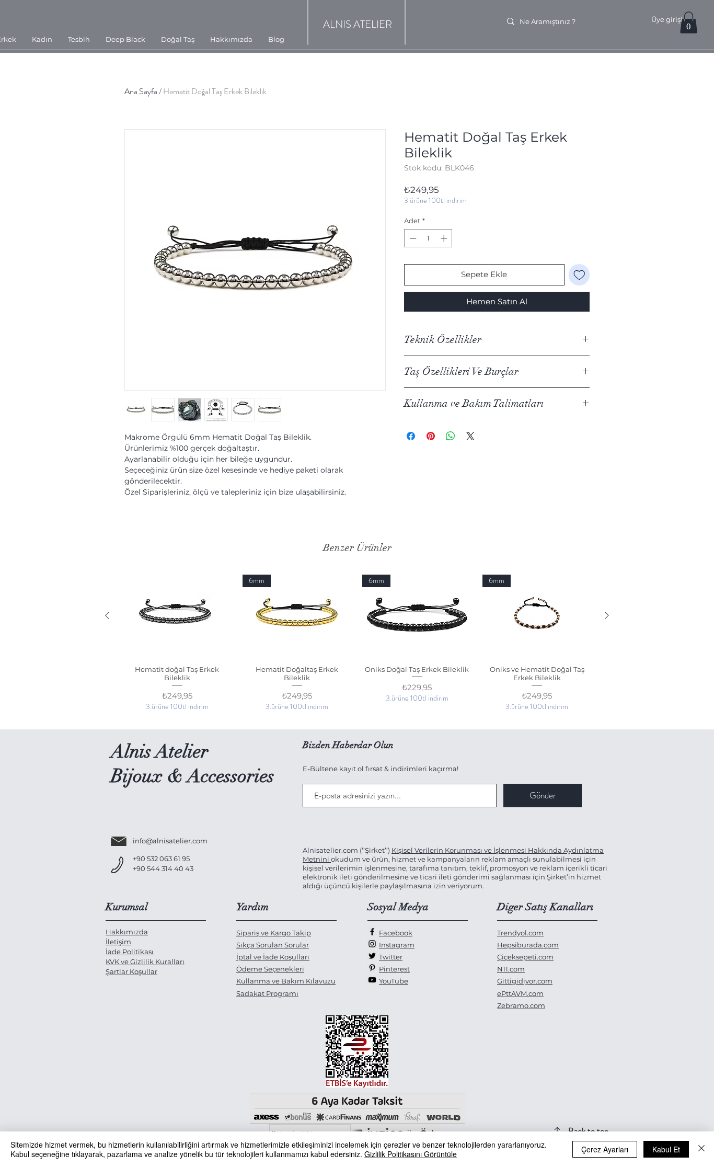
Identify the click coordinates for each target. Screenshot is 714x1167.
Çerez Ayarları (604, 1149)
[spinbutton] (428, 238)
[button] (689, 22)
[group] (357, 647)
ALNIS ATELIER (357, 24)
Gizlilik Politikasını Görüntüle (410, 1154)
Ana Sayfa (140, 91)
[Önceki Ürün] (107, 615)
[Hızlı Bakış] (177, 616)
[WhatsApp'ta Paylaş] (450, 436)
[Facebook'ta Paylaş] (411, 436)
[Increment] (445, 238)
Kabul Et (666, 1149)
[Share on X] (470, 436)
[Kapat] (701, 1149)
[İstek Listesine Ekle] (579, 274)
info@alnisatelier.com (170, 841)
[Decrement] (412, 238)
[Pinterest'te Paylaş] (430, 436)
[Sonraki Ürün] (607, 615)
